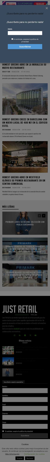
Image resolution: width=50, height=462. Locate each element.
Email (10, 29)
